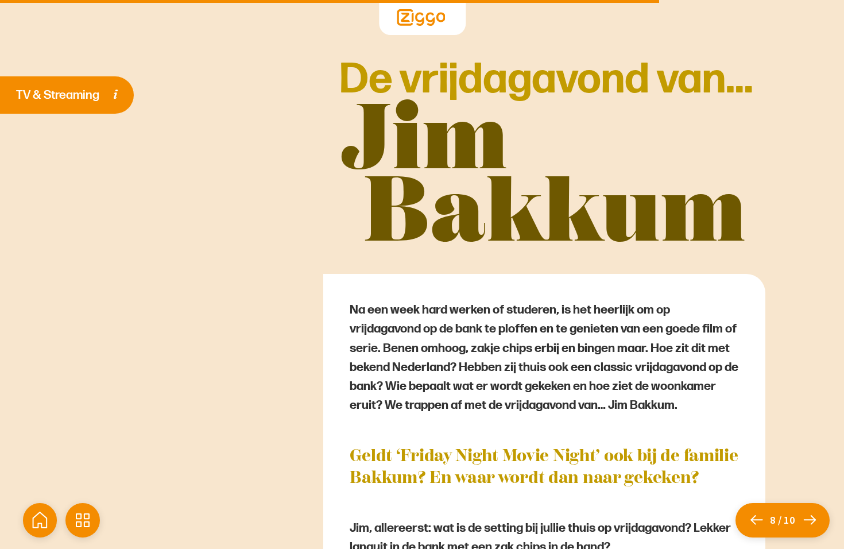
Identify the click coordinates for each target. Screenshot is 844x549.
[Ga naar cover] (40, 520)
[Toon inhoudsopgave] (82, 520)
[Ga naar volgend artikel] (816, 520)
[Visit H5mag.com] (421, 17)
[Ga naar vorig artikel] (752, 520)
